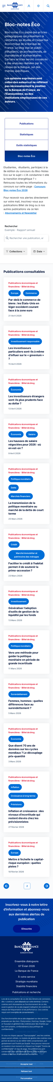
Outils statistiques (26, 145)
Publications (27, 123)
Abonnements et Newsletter (21, 212)
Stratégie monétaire (26, 981)
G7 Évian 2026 (26, 966)
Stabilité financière (26, 986)
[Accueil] (27, 947)
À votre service (26, 976)
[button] (48, 6)
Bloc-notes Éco (26, 156)
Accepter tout (26, 1064)
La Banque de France (26, 970)
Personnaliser (26, 1078)
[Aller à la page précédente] (6, 886)
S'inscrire (26, 928)
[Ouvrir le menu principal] (3, 6)
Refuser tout (26, 1071)
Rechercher (11, 226)
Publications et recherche (26, 992)
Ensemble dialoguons (26, 961)
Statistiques (26, 134)
